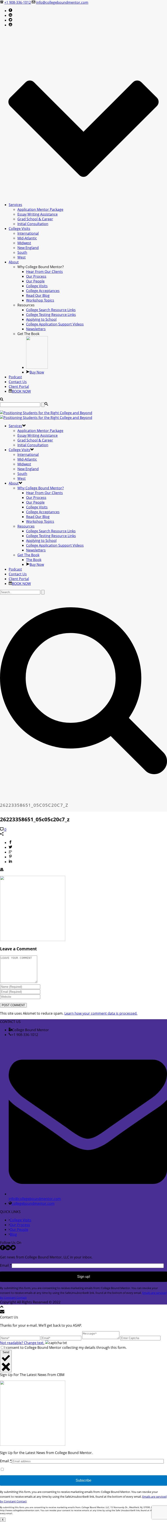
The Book (33, 559)
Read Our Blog (38, 295)
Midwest (24, 243)
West (21, 257)
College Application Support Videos (55, 324)
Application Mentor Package (40, 209)
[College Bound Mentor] (46, 415)
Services (15, 204)
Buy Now (37, 372)
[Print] (1, 870)
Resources (26, 526)
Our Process (36, 276)
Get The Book (28, 555)
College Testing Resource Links (51, 314)
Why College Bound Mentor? (40, 488)
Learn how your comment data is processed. (100, 1013)
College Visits (19, 228)
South (22, 252)
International (28, 233)
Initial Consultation (32, 223)
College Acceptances (43, 290)
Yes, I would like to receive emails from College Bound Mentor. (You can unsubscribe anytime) (81, 1469)
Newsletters (36, 329)
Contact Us (18, 381)
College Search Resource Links (51, 309)
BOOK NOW (21, 391)
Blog (13, 1234)
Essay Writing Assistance (37, 214)
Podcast (15, 377)
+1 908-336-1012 (17, 2)
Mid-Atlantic (27, 238)
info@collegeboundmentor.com (62, 2)
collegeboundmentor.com (33, 1203)
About (14, 262)
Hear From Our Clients (44, 271)
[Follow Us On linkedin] (7, 1248)
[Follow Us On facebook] (2, 1248)
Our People (35, 281)
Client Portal (19, 386)
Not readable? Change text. (22, 1342)
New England (28, 247)
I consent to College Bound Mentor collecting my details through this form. (65, 1347)
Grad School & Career (35, 219)
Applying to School (41, 319)
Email (6, 1265)
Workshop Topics (40, 300)
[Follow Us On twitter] (13, 1248)
